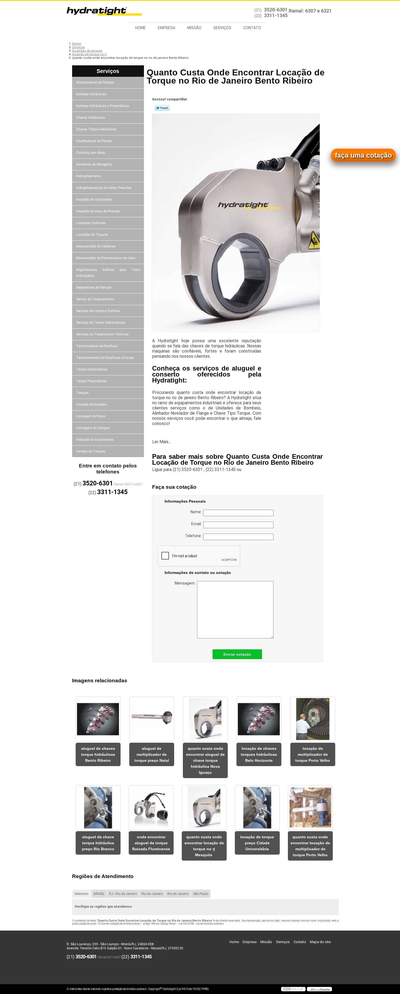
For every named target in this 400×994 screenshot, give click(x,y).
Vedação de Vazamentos (95, 440)
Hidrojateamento (88, 176)
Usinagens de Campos (93, 428)
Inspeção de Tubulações (94, 199)
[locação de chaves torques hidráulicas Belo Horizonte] (258, 719)
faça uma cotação (363, 155)
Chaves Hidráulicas (90, 118)
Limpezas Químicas (91, 223)
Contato (252, 28)
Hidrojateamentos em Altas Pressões (104, 188)
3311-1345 (276, 15)
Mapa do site (320, 942)
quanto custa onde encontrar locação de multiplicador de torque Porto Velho (310, 846)
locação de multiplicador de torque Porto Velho (312, 754)
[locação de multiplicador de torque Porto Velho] (312, 719)
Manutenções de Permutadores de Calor (106, 258)
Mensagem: (186, 583)
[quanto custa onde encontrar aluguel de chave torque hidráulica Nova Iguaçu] (205, 719)
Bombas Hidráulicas (91, 94)
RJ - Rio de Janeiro (123, 894)
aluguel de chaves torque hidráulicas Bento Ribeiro (98, 754)
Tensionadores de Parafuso (97, 346)
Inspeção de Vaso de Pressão (98, 211)
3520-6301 (276, 10)
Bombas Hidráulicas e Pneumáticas (102, 106)
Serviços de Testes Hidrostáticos (100, 323)
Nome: (196, 512)
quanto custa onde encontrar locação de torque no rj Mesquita (204, 846)
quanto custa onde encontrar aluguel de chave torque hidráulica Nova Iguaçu (205, 760)
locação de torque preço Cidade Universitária (257, 843)
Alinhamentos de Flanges (95, 82)
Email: (197, 524)
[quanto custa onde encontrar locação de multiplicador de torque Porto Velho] (310, 807)
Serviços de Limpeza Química (98, 311)
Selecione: (81, 894)
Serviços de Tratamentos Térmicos (102, 334)
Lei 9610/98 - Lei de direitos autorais (201, 923)
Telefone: (194, 536)
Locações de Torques (92, 235)
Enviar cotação (237, 654)
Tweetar (162, 108)
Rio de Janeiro (152, 894)
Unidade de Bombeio (91, 404)
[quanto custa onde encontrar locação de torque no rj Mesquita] (204, 807)
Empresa (166, 28)
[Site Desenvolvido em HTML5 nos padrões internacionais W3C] (293, 989)
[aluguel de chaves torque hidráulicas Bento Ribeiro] (98, 719)
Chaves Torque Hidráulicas (96, 129)
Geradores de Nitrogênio (94, 164)
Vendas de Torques (90, 451)
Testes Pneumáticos (91, 381)
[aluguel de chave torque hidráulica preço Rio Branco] (98, 807)
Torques (82, 393)
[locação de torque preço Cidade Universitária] (257, 807)
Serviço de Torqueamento (95, 299)
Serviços (222, 28)
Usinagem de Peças (91, 416)
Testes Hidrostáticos (91, 369)
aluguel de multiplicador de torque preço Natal (151, 754)
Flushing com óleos (90, 153)
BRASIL (99, 894)
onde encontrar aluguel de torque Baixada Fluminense (151, 843)
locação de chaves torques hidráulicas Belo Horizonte (259, 754)
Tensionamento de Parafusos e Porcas (105, 358)
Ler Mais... (161, 441)
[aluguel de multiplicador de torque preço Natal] (151, 719)
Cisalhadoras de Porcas (94, 141)
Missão (194, 28)
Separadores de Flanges (94, 287)
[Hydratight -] (98, 12)
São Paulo (200, 894)
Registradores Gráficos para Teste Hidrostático (108, 273)
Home (140, 28)
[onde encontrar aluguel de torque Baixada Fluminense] (151, 807)
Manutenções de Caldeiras (96, 246)
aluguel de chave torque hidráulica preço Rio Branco (98, 843)
